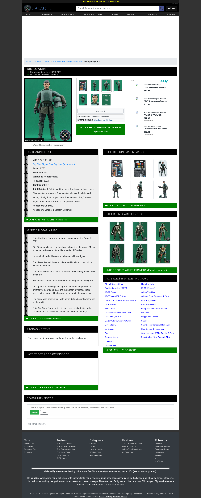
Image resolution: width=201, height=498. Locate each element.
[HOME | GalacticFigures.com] (39, 8)
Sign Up (34, 412)
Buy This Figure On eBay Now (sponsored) (54, 164)
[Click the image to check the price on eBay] (48, 110)
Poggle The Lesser (149, 317)
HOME (29, 61)
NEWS (28, 14)
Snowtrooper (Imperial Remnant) (155, 325)
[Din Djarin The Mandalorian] (162, 231)
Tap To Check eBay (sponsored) (44, 74)
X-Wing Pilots (95, 452)
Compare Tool (30, 449)
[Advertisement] (100, 36)
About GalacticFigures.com (111, 484)
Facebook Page (162, 449)
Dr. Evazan (110, 329)
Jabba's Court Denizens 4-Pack (155, 296)
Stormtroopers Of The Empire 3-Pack (157, 333)
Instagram (159, 452)
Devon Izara (110, 325)
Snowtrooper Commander (152, 329)
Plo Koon (145, 313)
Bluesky (158, 443)
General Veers (111, 337)
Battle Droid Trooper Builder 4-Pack (120, 300)
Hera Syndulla (147, 284)
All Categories (96, 455)
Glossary (28, 452)
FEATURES (152, 14)
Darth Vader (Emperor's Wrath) (118, 321)
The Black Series (64, 443)
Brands (38, 61)
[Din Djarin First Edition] (140, 231)
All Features (127, 452)
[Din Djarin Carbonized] (117, 231)
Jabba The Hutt (148, 292)
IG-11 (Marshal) (148, 288)
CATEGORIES (46, 14)
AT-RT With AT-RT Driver (116, 296)
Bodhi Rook (110, 308)
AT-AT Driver (110, 292)
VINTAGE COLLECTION (93, 14)
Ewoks (92, 446)
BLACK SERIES (67, 14)
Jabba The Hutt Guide (132, 449)
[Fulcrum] (175, 3)
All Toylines (61, 458)
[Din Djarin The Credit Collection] (162, 254)
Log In (44, 412)
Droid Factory (63, 455)
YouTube (159, 461)
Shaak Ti (145, 321)
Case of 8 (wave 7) (113, 317)
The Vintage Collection (40, 72)
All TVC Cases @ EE (114, 284)
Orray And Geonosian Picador (154, 308)
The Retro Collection (66, 449)
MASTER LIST (132, 14)
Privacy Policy (105, 496)
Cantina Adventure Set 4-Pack (118, 313)
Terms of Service (119, 496)
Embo (107, 333)
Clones (93, 443)
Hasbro (47, 61)
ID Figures (28, 446)
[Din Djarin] (117, 254)
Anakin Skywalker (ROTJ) (116, 288)
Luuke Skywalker (148, 300)
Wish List (104, 111)
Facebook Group (162, 446)
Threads (158, 455)
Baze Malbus (110, 304)
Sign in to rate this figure (103, 120)
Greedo (108, 341)
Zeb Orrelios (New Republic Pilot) (155, 337)
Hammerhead (111, 345)
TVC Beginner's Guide (132, 443)
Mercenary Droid (148, 304)
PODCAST (171, 14)
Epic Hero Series (64, 452)
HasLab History (129, 446)
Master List (29, 443)
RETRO (115, 14)
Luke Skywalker (96, 449)
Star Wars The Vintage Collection (67, 61)
